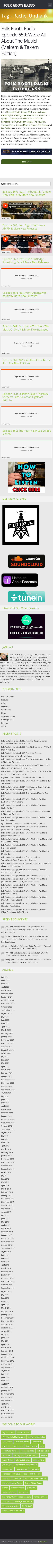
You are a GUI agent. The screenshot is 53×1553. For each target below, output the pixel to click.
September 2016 (7, 1248)
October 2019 (6, 1126)
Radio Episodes (7, 719)
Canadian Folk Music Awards (13, 1437)
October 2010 (6, 1417)
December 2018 (7, 1159)
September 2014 (7, 1328)
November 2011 (7, 1410)
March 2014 (6, 1347)
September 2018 (7, 1169)
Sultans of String (9, 1492)
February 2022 (7, 1033)
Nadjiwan (15, 121)
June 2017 (5, 1218)
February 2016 (7, 1271)
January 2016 (6, 1275)
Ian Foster (6, 1455)
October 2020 (6, 1086)
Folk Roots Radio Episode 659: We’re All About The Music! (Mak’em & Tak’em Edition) (23, 40)
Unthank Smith (13, 112)
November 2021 (7, 1043)
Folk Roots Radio (27, 1451)
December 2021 (7, 1040)
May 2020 (5, 1103)
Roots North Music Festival (35, 1478)
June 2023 (5, 980)
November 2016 (7, 1242)
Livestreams (6, 709)
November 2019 (7, 1122)
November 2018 (7, 1162)
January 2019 (6, 1156)
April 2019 (5, 1146)
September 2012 (7, 1400)
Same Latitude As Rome (12, 1483)
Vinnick (13, 118)
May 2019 (5, 1142)
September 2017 (7, 1208)
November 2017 (7, 1202)
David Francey (31, 1446)
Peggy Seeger (15, 125)
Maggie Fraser (30, 125)
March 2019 (6, 1149)
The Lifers (6, 1501)
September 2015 (7, 1288)
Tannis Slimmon (40, 1497)
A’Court (42, 115)
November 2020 (7, 1083)
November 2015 (7, 1281)
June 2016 (5, 1258)
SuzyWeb (43, 1541)
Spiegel (4, 118)
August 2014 (6, 1331)
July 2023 (4, 977)
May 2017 (5, 1222)
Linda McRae (7, 1469)
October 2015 (6, 1285)
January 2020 (6, 1116)
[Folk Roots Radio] (19, 5)
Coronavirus (37, 1441)
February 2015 (7, 1311)
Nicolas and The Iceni (32, 1474)
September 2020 (7, 1089)
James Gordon (32, 1455)
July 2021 (4, 1056)
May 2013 (5, 1380)
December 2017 (7, 1198)
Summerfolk (23, 1492)
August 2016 (6, 1251)
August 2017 (6, 1212)
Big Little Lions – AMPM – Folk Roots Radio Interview (22, 777)
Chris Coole (7, 1441)
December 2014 (7, 1318)
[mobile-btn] (50, 5)
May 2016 (5, 1261)
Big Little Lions (8, 1432)
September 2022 (7, 1010)
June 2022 (5, 1020)
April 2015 (5, 1304)
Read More (26, 161)
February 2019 (7, 1152)
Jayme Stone (7, 1460)
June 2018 (5, 1179)
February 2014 (7, 1351)
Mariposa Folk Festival (11, 1474)
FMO (42, 1446)
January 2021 (6, 1076)
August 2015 (6, 1291)
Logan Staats (26, 121)
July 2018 (4, 1175)
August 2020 (6, 1093)
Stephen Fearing (17, 1487)
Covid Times (17, 1446)
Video (3, 726)
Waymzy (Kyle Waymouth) (26, 115)
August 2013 (6, 1371)
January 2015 (6, 1314)
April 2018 (5, 1185)
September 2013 (7, 1367)
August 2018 (6, 1172)
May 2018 (5, 1182)
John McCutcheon (23, 1460)
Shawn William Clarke (33, 1483)
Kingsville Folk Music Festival (25, 1464)
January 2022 (6, 1036)
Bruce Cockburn (23, 1432)
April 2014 (5, 1344)
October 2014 (6, 1324)
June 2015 (5, 1298)
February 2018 (7, 1192)
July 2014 (4, 1334)
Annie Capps (7, 115)
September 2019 (7, 1129)
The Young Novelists (10, 1506)
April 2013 (5, 1384)
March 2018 (6, 1189)
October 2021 (6, 1046)
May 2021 (5, 1063)
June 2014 (5, 1337)
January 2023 (6, 997)
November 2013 (7, 1361)
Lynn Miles (34, 1469)
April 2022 (5, 1027)
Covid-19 (5, 1446)
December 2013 (7, 1357)
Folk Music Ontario (10, 1451)
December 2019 (7, 1119)
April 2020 (5, 1106)
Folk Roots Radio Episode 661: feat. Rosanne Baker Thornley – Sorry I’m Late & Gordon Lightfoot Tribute (24, 929)
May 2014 (5, 1341)
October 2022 (6, 1007)
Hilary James (11, 959)
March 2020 (6, 1109)
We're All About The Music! (13, 1510)
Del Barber (6, 128)
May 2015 (5, 1301)
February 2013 (7, 1387)
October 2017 (6, 1205)
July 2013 (4, 1374)
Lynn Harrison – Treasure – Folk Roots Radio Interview (23, 823)
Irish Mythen (19, 1455)
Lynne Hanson (21, 1469)
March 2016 (6, 1268)
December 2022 (7, 1000)
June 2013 (5, 1377)
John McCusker (40, 112)
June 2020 (5, 1099)
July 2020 (4, 1096)
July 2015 (4, 1295)
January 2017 (6, 1235)
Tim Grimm (43, 125)
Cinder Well (26, 112)
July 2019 (4, 1136)
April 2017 (5, 1225)
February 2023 (7, 993)
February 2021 (7, 1073)
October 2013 (6, 1364)
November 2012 (7, 1394)
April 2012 (5, 1404)
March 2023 (6, 990)
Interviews (5, 706)
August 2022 (6, 1013)
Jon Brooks (6, 1464)
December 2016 (7, 1238)
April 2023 (5, 987)
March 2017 (6, 1228)
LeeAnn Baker (11, 936)
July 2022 (4, 1017)
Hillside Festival (43, 1451)
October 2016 (6, 1245)
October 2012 (6, 1397)
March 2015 (6, 1308)
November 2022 (7, 1003)
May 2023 (5, 984)
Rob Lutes (17, 1478)
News (3, 713)
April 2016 (5, 1265)
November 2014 (7, 1321)
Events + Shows (7, 696)
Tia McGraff (26, 1506)
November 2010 (7, 1414)
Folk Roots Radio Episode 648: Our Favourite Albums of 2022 (25, 875)
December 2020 (7, 1079)
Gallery (4, 703)
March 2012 (6, 1407)
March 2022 (6, 1030)
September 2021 (7, 1050)
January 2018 (6, 1195)
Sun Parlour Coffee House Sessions (16, 1497)
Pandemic (6, 1478)
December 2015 (7, 1278)
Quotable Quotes (8, 716)
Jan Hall (44, 1455)
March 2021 (6, 1069)
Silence (5, 1487)
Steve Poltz (31, 1487)
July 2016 (4, 1255)
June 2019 (5, 1139)
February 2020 (7, 1113)
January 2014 (6, 1354)
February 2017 (7, 1232)
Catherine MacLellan (36, 1437)
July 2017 (4, 1215)
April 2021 (5, 1066)
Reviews (4, 723)
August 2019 (6, 1132)
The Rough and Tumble (23, 1501)
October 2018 (6, 1166)
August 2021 (6, 1053)
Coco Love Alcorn (22, 1441)
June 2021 (5, 1060)
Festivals (4, 700)
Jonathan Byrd (38, 1460)
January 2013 (6, 1390)
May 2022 (5, 1023)
